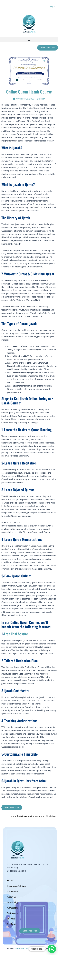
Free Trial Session (16, 633)
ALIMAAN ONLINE (24, 948)
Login (52, 6)
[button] (29, 39)
